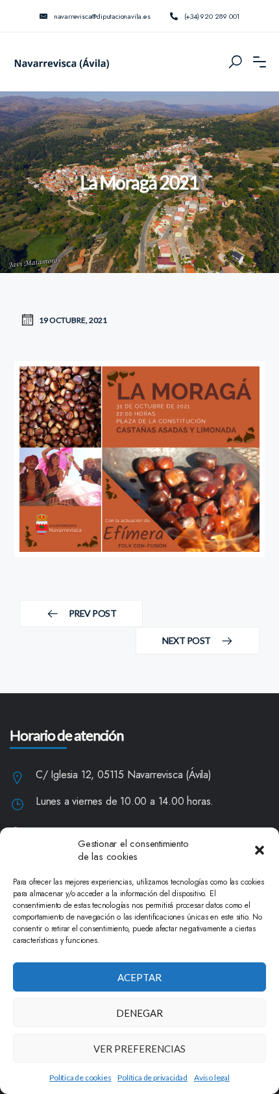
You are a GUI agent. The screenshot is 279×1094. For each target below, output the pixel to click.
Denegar (139, 1013)
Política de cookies (80, 1077)
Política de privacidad (152, 1077)
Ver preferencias (139, 1048)
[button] (259, 850)
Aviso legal (212, 1077)
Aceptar (139, 977)
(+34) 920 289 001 (212, 16)
